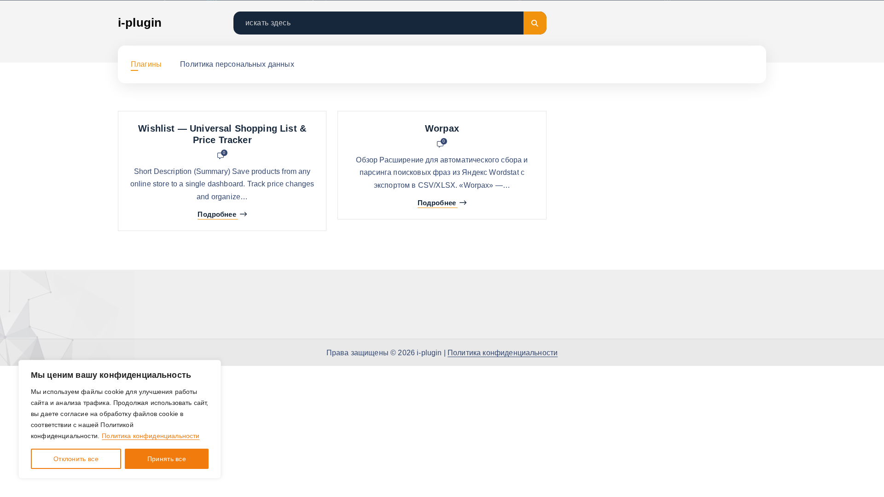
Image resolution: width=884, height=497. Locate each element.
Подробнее (217, 214)
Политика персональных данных (237, 64)
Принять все (166, 458)
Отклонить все (76, 458)
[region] (119, 419)
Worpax (442, 128)
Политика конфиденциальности (150, 435)
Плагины (146, 64)
